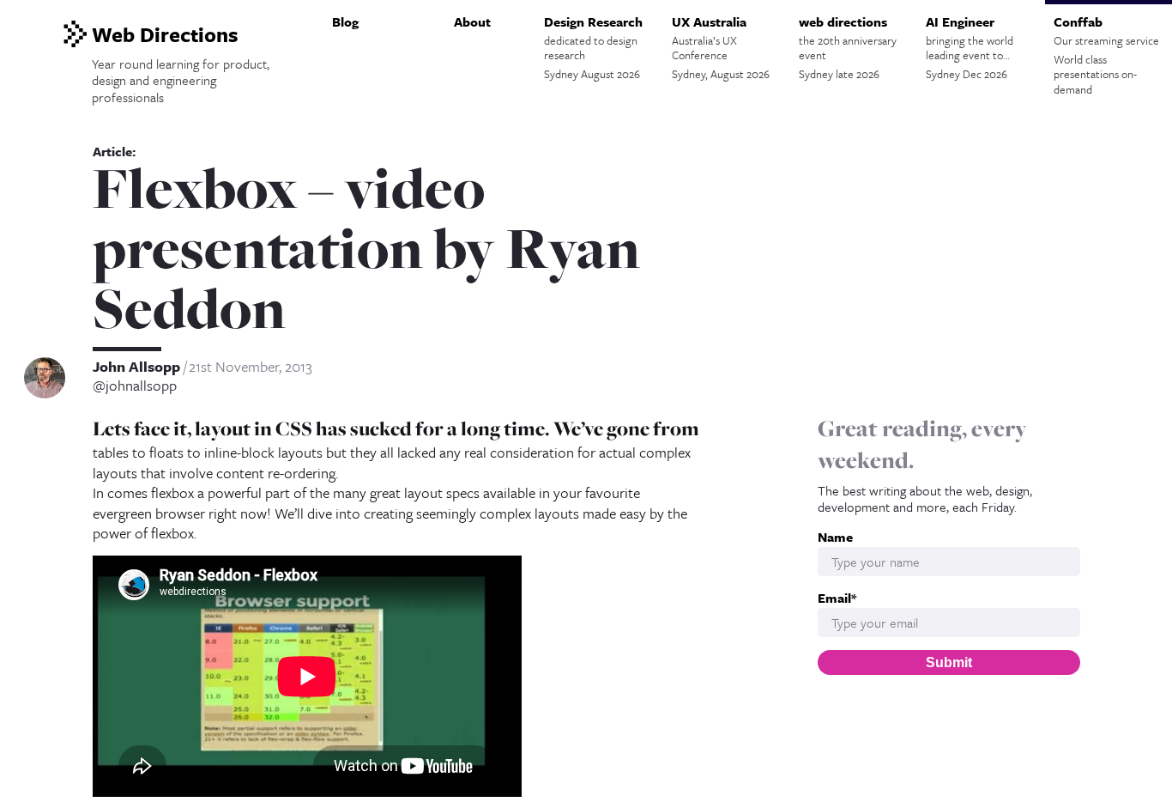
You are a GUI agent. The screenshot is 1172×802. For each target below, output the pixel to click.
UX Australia (721, 47)
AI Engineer (969, 47)
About (472, 21)
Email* (837, 598)
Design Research (593, 47)
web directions (848, 47)
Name (835, 537)
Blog (345, 21)
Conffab (1106, 55)
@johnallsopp (135, 385)
